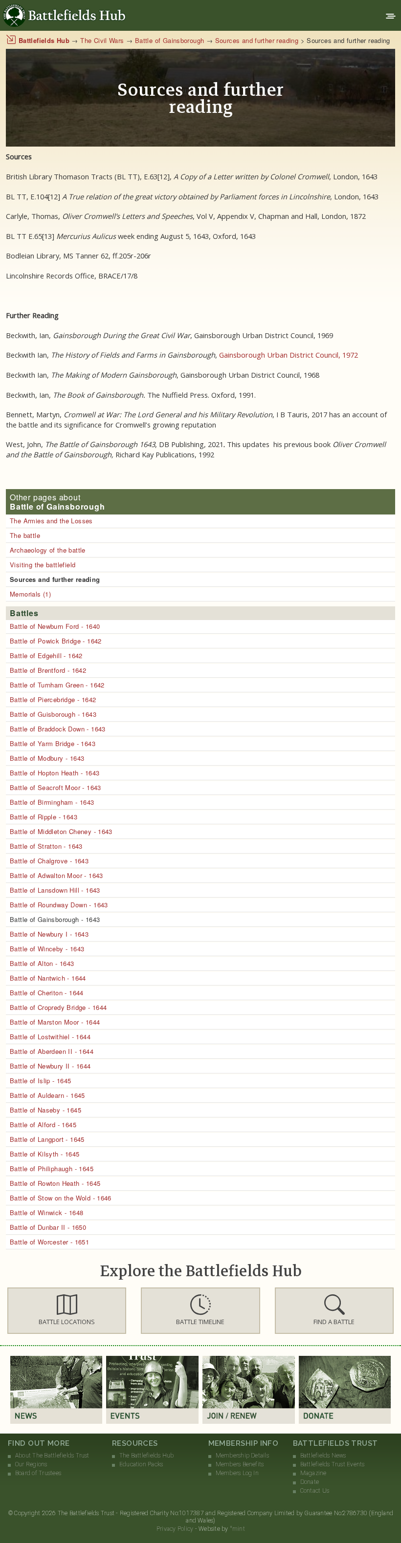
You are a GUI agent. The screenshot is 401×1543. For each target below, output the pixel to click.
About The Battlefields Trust (52, 1455)
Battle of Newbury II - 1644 (50, 1066)
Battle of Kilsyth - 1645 (44, 1153)
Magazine (313, 1473)
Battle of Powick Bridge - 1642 (56, 640)
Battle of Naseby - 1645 (45, 1109)
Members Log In (237, 1473)
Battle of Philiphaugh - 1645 (51, 1168)
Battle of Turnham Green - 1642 (57, 684)
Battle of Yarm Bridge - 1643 (52, 743)
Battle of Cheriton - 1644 (47, 992)
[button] (66, 1310)
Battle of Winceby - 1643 (47, 948)
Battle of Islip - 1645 (40, 1080)
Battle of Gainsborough (169, 40)
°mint (237, 1528)
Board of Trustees (38, 1473)
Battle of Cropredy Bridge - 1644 (58, 1007)
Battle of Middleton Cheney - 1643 (61, 831)
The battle (25, 535)
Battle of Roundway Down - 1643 (59, 904)
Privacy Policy (174, 1528)
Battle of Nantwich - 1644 (48, 978)
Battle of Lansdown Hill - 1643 (55, 890)
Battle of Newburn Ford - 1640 (55, 626)
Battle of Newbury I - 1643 (49, 934)
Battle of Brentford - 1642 (48, 670)
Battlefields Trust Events (332, 1464)
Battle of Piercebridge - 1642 (53, 699)
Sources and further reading (257, 40)
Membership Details (242, 1455)
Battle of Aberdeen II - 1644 (51, 1051)
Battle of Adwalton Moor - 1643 (56, 875)
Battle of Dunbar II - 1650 (48, 1227)
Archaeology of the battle (48, 550)
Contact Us (314, 1490)
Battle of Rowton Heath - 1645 (55, 1183)
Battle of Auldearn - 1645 (47, 1095)
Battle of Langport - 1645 (47, 1139)
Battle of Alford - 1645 (43, 1124)
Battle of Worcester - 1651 (49, 1241)
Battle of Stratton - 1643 (46, 846)
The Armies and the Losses (51, 520)
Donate (309, 1482)
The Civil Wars (102, 40)
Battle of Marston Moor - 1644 (55, 1022)
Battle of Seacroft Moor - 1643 (55, 787)
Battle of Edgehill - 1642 (46, 655)
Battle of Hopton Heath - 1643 (54, 772)
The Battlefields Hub (146, 1455)
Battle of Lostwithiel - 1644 (50, 1036)
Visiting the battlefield (42, 564)
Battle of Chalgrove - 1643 (49, 860)
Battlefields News (323, 1455)
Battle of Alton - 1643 (42, 963)
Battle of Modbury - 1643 (47, 758)
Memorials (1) (30, 594)
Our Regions (31, 1464)
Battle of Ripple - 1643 (43, 816)
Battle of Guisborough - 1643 (53, 714)
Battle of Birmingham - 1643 (52, 802)
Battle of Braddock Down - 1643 (58, 728)
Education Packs (141, 1464)
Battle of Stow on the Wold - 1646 (60, 1197)
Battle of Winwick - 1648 (46, 1212)
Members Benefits (240, 1464)
